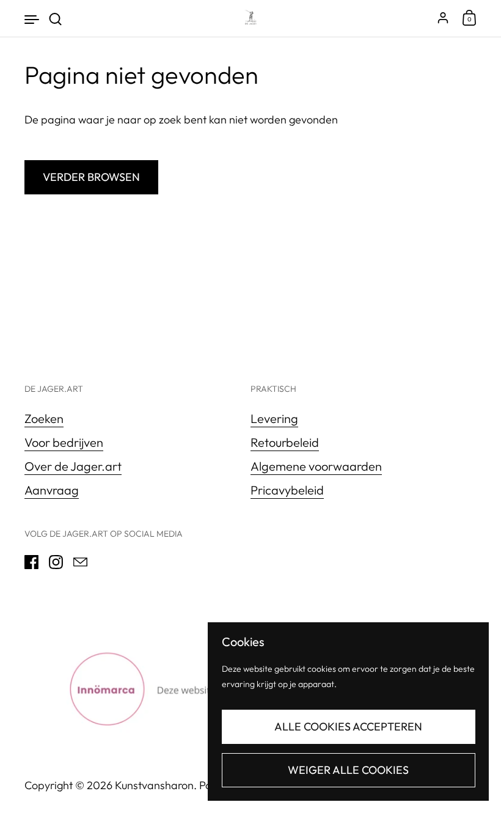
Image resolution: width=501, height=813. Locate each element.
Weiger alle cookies (348, 770)
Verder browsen (91, 177)
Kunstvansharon (154, 785)
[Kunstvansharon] (250, 18)
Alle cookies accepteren (348, 726)
